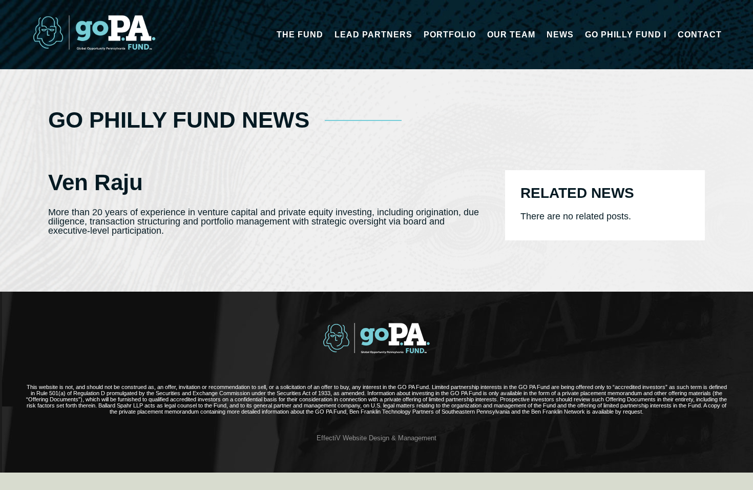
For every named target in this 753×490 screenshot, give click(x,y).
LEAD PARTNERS (373, 34)
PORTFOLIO (450, 34)
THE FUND (300, 34)
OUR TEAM (511, 34)
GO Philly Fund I (625, 34)
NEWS (560, 34)
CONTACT (700, 34)
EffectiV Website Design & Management (376, 438)
